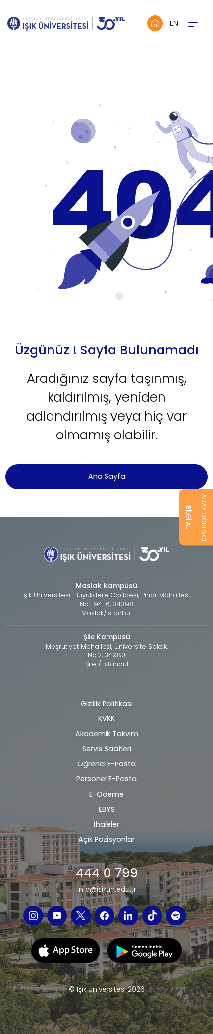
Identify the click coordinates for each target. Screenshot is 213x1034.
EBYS (107, 809)
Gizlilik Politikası (107, 703)
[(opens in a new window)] (33, 915)
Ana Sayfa (106, 476)
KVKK (106, 718)
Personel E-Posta (106, 779)
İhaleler (106, 824)
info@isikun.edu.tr (106, 889)
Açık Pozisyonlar (106, 839)
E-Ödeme (106, 794)
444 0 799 (107, 873)
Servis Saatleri (106, 749)
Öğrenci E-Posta (106, 764)
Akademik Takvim (106, 734)
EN (174, 23)
